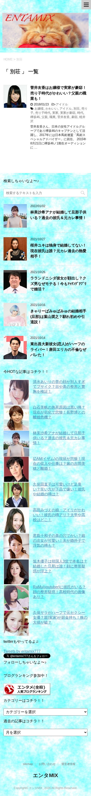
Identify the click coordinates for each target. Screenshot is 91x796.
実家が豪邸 (67, 113)
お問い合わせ (47, 764)
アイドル (62, 104)
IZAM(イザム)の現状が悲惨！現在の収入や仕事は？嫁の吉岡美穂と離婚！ (59, 463)
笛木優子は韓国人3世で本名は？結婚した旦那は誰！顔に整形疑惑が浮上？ (60, 566)
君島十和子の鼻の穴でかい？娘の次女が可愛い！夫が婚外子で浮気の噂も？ (59, 540)
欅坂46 (35, 117)
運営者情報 (68, 764)
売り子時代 (42, 113)
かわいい (52, 108)
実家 (55, 113)
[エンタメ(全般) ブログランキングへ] (27, 693)
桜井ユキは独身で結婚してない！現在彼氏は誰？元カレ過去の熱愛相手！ (58, 250)
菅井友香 (63, 117)
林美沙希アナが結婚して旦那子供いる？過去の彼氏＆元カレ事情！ (58, 214)
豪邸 (74, 117)
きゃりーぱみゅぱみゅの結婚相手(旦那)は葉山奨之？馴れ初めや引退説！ (58, 316)
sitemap (28, 764)
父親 (45, 117)
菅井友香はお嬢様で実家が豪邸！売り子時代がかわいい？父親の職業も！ (58, 93)
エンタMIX (45, 775)
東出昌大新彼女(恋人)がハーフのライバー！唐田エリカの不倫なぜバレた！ (58, 349)
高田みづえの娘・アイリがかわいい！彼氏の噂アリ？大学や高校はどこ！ (59, 515)
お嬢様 (39, 108)
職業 (52, 117)
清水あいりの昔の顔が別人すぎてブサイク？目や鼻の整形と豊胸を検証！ (59, 386)
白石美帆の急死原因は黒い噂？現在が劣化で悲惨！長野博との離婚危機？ (59, 412)
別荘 (77, 108)
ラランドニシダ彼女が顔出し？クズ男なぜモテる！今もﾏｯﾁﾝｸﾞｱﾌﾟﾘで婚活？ (58, 283)
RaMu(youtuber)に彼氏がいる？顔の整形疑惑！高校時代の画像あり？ (59, 592)
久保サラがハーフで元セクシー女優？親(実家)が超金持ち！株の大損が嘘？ (60, 617)
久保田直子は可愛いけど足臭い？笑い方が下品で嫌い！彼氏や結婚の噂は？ (59, 489)
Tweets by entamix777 (22, 651)
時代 (80, 113)
